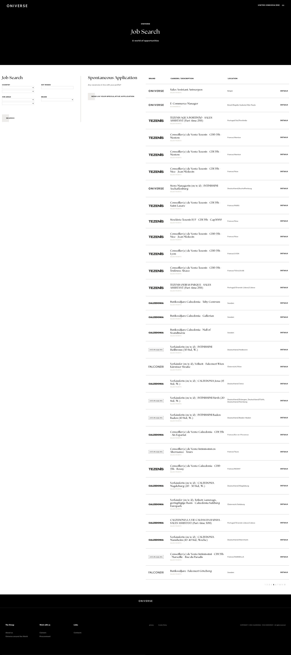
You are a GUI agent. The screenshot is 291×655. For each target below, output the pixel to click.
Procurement (45, 636)
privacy (151, 625)
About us (9, 633)
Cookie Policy (162, 625)
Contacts (77, 633)
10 (285, 585)
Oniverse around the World (16, 636)
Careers (43, 633)
